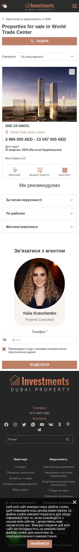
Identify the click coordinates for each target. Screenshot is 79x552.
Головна (20, 466)
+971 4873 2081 (39, 413)
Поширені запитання (20, 472)
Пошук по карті (58, 490)
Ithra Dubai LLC (15, 158)
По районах (15, 213)
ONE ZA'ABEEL (17, 126)
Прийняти (39, 543)
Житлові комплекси (22, 227)
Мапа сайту (20, 489)
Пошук (42, 41)
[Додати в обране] (72, 72)
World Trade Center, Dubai (28, 132)
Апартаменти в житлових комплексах (58, 483)
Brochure (14, 175)
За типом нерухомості (24, 200)
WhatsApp (64, 175)
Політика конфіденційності (20, 484)
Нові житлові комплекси (58, 466)
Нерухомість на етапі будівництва (59, 474)
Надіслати (39, 364)
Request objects (39, 175)
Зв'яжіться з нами (20, 478)
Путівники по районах (58, 496)
